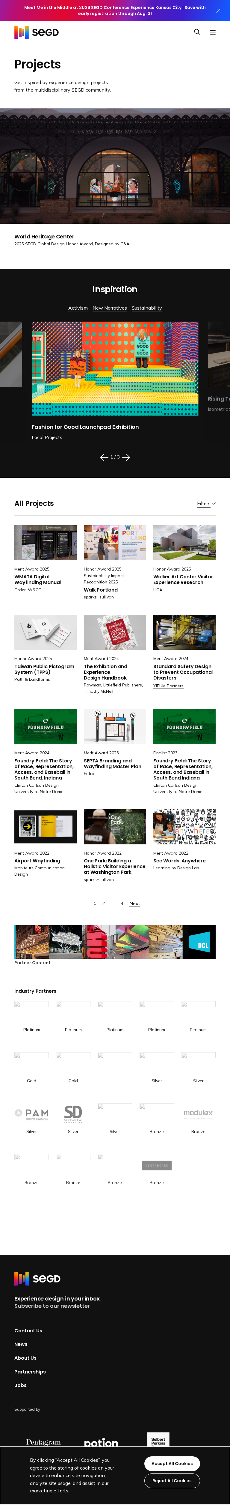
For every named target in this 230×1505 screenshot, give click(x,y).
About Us (25, 1358)
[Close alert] (218, 10)
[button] (199, 32)
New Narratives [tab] (110, 308)
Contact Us (28, 1330)
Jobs (20, 1385)
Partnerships (30, 1371)
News (21, 1344)
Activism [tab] (78, 308)
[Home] (38, 32)
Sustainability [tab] (147, 308)
